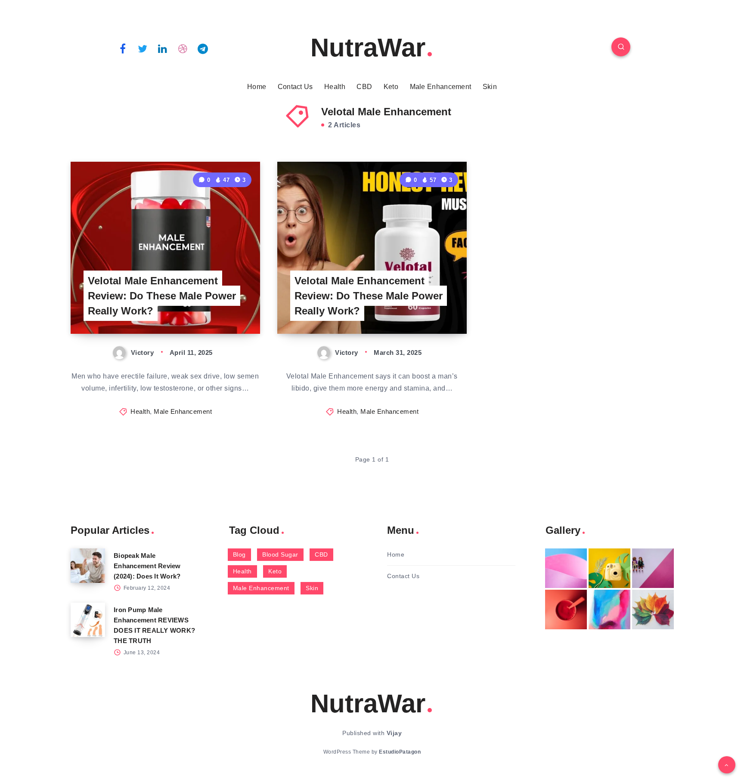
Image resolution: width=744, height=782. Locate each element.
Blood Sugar (280, 554)
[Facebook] (123, 48)
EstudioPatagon (400, 752)
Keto (391, 86)
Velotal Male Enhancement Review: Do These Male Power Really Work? (162, 296)
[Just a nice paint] (609, 609)
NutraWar (367, 47)
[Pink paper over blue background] (566, 568)
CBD (364, 86)
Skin (490, 86)
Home (256, 86)
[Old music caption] (653, 568)
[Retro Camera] (609, 568)
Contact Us (295, 86)
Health (334, 86)
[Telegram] (203, 48)
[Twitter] (143, 48)
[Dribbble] (183, 48)
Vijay (394, 733)
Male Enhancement (440, 86)
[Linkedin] (163, 48)
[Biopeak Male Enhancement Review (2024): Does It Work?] (88, 565)
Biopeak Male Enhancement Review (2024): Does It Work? (147, 566)
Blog (239, 554)
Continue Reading (219, 307)
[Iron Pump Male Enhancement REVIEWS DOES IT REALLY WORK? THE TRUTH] (88, 620)
